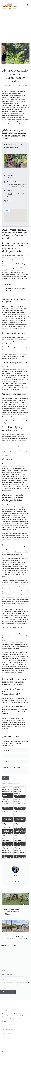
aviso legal (6, 1039)
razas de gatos (7, 1031)
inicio (4, 1027)
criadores (6, 1041)
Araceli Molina (22, 85)
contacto (6, 1037)
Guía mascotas (7, 1033)
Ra (4, 1029)
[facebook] (2, 1051)
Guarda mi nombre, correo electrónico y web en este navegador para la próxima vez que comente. (16, 985)
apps (4, 1035)
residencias (6, 1043)
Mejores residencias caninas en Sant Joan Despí (16, 937)
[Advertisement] (15, 26)
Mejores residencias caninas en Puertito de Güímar (12, 911)
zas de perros (9, 1029)
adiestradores (7, 1045)
